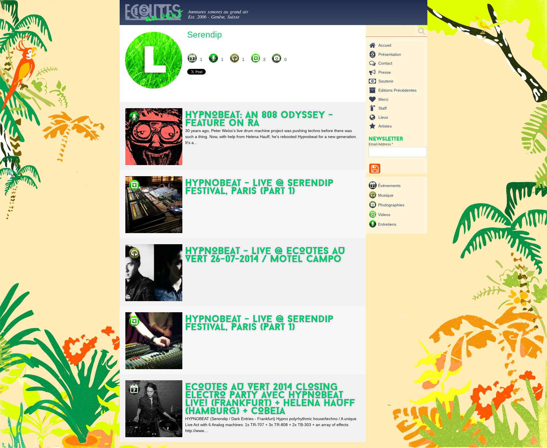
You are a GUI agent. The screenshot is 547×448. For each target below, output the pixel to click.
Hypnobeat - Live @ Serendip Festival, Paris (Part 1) (259, 186)
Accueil (384, 45)
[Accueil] (154, 14)
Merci (383, 99)
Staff (382, 108)
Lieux (383, 117)
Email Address (381, 144)
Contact (385, 63)
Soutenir (385, 81)
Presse (384, 72)
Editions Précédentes (397, 90)
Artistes (385, 126)
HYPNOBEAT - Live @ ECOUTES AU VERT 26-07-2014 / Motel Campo (265, 254)
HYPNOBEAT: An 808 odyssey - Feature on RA (259, 118)
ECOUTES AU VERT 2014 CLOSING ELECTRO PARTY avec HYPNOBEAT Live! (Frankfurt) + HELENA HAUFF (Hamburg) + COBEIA (270, 398)
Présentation (389, 54)
